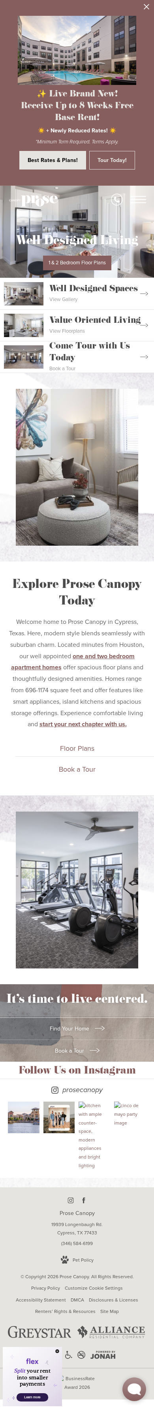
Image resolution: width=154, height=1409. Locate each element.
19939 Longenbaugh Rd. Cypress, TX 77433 (77, 1229)
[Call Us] (117, 199)
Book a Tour (70, 1051)
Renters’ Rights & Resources (65, 1311)
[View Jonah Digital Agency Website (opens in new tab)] (102, 1356)
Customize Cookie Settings (94, 1288)
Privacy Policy (45, 1288)
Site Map (109, 1311)
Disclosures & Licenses (113, 1300)
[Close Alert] (146, 9)
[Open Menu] (138, 199)
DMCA (77, 1300)
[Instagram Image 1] (23, 1117)
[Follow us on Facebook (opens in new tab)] (83, 1200)
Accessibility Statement (41, 1300)
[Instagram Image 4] (130, 1114)
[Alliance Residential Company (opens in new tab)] (111, 1338)
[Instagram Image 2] (59, 1117)
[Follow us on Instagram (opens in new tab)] (70, 1200)
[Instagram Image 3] (94, 1136)
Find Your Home (70, 1029)
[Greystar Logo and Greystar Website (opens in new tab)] (39, 1336)
